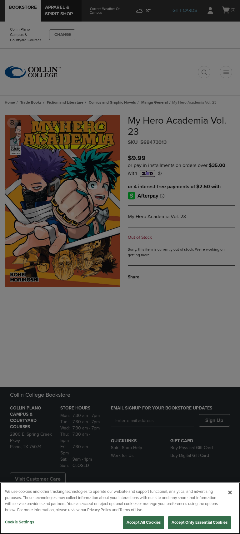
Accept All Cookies (144, 522)
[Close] (230, 492)
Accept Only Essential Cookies (200, 522)
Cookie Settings (19, 522)
